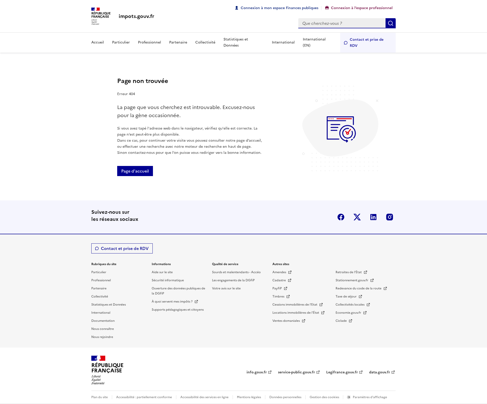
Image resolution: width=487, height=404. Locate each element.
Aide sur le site (162, 272)
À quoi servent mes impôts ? (172, 301)
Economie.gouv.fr (349, 312)
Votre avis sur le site (226, 288)
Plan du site (99, 397)
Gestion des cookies (325, 397)
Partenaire (178, 42)
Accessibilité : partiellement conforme (144, 397)
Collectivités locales (350, 304)
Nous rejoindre (102, 337)
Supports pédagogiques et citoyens (178, 309)
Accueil (97, 42)
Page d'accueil (135, 171)
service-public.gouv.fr (296, 372)
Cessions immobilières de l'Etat (295, 304)
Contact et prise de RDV (367, 42)
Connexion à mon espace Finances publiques (279, 8)
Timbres (278, 296)
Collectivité (205, 42)
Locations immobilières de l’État (296, 312)
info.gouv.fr (257, 372)
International (283, 42)
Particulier (121, 42)
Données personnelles (285, 397)
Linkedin (373, 217)
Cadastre (279, 280)
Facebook (341, 217)
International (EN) (314, 42)
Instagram (390, 217)
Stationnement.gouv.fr (352, 280)
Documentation (103, 320)
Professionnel (149, 42)
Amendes (279, 272)
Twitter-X (357, 217)
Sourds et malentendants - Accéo (236, 272)
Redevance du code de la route (359, 288)
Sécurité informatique (168, 280)
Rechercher (391, 23)
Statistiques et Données (235, 42)
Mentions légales (249, 397)
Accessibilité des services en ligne (204, 397)
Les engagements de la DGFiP (233, 280)
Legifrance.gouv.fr (342, 372)
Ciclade (341, 320)
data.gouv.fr (379, 372)
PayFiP (277, 288)
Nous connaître (102, 329)
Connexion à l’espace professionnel (362, 8)
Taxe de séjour (346, 296)
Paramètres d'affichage (370, 397)
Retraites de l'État (349, 272)
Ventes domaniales (286, 320)
